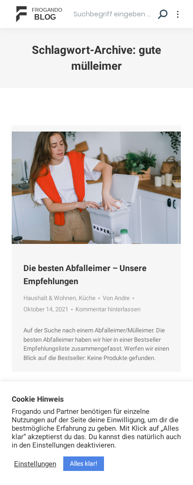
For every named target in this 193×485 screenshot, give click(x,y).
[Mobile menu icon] (178, 14)
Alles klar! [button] (83, 463)
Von (116, 297)
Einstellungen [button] (35, 464)
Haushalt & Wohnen (49, 297)
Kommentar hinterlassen (108, 309)
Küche (87, 297)
